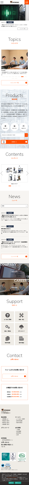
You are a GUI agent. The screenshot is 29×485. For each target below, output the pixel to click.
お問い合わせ (14, 376)
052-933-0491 (17, 396)
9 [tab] (12, 78)
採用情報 (4, 438)
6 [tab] (18, 76)
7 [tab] (22, 76)
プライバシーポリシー (12, 477)
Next (26, 61)
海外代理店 (19, 422)
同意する (11, 482)
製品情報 (4, 417)
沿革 (17, 434)
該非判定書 (19, 420)
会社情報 (18, 427)
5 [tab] (15, 76)
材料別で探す (5, 422)
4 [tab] (12, 76)
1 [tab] (3, 76)
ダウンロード (5, 427)
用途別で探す (5, 420)
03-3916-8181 (17, 392)
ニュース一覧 (22, 28)
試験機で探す (5, 424)
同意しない (17, 482)
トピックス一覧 (14, 82)
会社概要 (18, 431)
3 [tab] (9, 76)
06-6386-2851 (17, 394)
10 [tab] (15, 78)
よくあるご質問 (20, 419)
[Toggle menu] (2, 2)
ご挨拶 (18, 429)
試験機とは (5, 419)
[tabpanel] (14, 62)
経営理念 (18, 433)
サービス (18, 417)
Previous (3, 61)
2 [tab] (6, 76)
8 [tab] (25, 76)
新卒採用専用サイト (7, 440)
